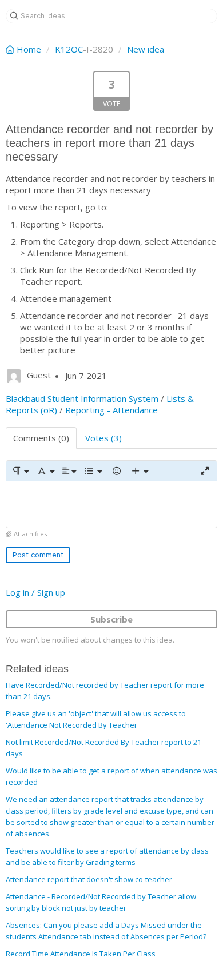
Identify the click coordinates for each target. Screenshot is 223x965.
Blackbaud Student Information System (82, 398)
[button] (20, 471)
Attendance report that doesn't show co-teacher (89, 879)
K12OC (69, 49)
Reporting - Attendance (111, 410)
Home (28, 49)
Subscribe (111, 619)
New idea (145, 49)
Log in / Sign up (35, 592)
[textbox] (111, 504)
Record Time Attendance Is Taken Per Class (81, 953)
